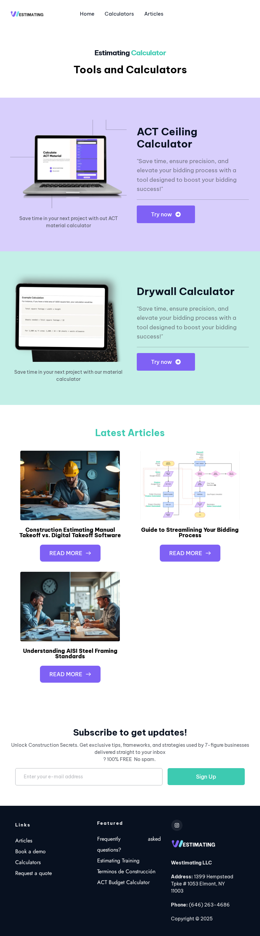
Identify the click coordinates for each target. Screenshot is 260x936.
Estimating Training (119, 860)
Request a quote (33, 873)
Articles (23, 840)
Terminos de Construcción (126, 871)
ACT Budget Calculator (124, 882)
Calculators (28, 862)
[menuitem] (87, 14)
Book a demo (30, 851)
